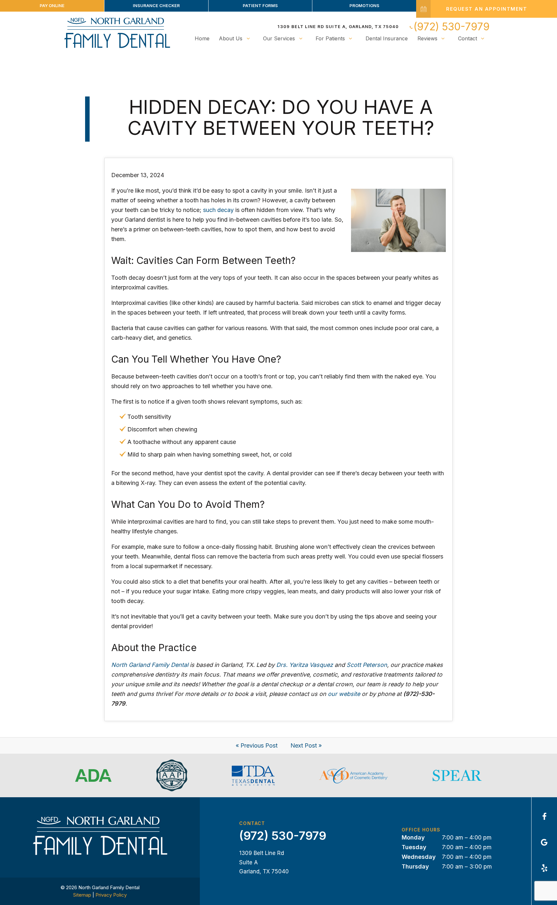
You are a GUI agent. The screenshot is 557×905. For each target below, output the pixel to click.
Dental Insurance (387, 38)
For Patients (330, 38)
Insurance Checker (156, 5)
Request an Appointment (486, 9)
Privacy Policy (111, 895)
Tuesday (414, 847)
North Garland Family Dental (149, 664)
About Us (230, 38)
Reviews (427, 38)
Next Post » (306, 745)
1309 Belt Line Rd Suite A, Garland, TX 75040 (338, 26)
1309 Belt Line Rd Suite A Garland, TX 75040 (264, 862)
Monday (413, 837)
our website (344, 693)
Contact (467, 38)
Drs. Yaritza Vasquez (304, 664)
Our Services (279, 38)
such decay (218, 209)
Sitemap (82, 895)
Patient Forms (260, 5)
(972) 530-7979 (452, 26)
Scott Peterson (367, 664)
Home (202, 38)
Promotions (364, 5)
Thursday (415, 866)
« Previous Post (257, 745)
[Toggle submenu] (247, 38)
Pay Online (52, 5)
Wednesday (419, 856)
